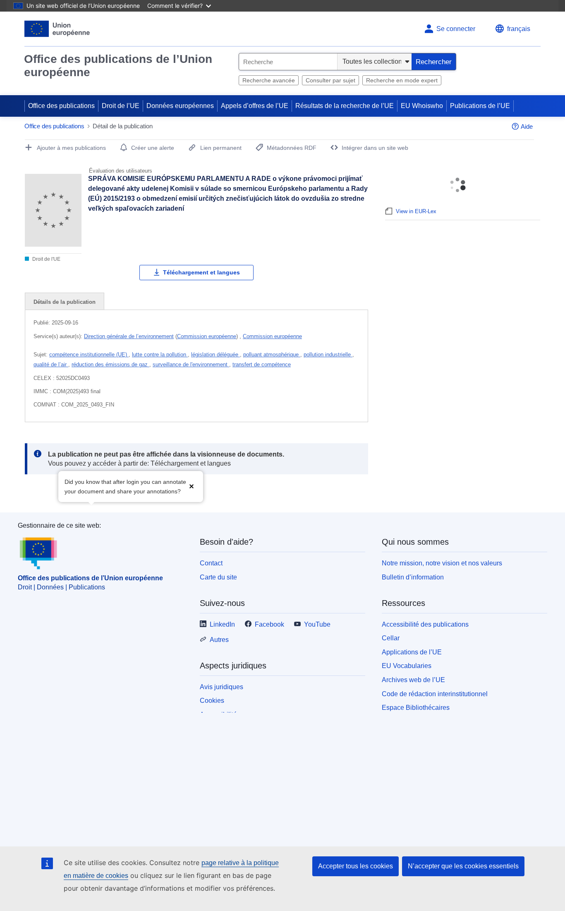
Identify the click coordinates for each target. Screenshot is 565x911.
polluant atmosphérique (271, 354)
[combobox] (288, 61)
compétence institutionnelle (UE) (89, 354)
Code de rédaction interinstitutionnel (435, 693)
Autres (219, 639)
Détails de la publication (65, 302)
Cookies (212, 700)
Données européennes (180, 105)
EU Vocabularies (406, 665)
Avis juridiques (221, 686)
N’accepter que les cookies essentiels (463, 866)
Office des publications (61, 105)
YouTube (317, 624)
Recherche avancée (268, 80)
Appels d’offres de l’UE (254, 105)
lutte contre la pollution (160, 354)
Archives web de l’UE (413, 679)
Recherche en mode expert (402, 80)
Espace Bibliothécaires (416, 707)
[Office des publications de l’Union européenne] (57, 28)
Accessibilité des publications (425, 624)
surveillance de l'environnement (191, 364)
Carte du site (218, 577)
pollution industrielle (328, 354)
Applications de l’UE (412, 652)
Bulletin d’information (413, 577)
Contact (211, 563)
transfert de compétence (261, 364)
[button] (191, 485)
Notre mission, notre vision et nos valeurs (442, 563)
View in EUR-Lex (416, 211)
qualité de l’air (51, 364)
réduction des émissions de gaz (110, 364)
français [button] (518, 28)
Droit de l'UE (45, 259)
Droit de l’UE (120, 105)
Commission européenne (206, 336)
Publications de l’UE (480, 105)
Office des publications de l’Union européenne (118, 66)
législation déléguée (215, 354)
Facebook (269, 624)
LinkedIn (222, 624)
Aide (527, 126)
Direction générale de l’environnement (129, 336)
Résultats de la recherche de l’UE (344, 105)
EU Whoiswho (422, 105)
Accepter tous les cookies (355, 866)
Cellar (391, 638)
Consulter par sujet (330, 80)
